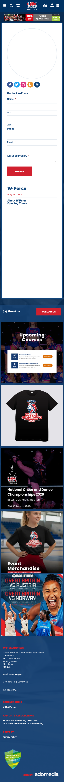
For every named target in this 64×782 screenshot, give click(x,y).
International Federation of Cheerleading (23, 723)
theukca (14, 311)
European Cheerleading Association (20, 720)
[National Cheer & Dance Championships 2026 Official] (32, 541)
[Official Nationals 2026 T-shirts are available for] (32, 415)
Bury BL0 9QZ (14, 194)
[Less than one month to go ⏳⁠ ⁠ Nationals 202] (32, 478)
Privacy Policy (10, 737)
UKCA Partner (10, 707)
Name (11, 99)
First (9, 112)
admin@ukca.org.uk (13, 674)
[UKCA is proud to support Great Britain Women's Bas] (32, 605)
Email (11, 142)
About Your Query (18, 155)
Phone (11, 128)
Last (9, 125)
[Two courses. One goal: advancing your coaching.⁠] (32, 352)
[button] (4, 5)
